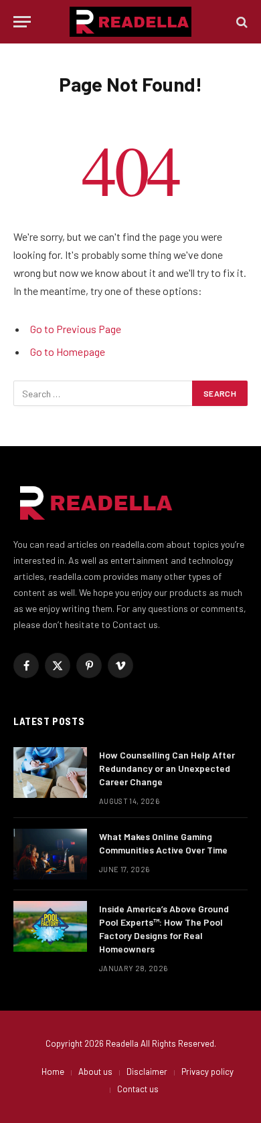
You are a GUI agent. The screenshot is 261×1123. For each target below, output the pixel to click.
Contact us (138, 1089)
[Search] (241, 22)
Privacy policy (207, 1071)
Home (52, 1071)
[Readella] (130, 21)
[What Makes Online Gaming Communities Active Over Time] (50, 854)
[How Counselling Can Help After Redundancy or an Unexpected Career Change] (50, 772)
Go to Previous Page (75, 328)
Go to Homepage (67, 351)
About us (95, 1071)
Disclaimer (146, 1071)
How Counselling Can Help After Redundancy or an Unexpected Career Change (167, 768)
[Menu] (22, 22)
